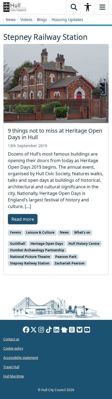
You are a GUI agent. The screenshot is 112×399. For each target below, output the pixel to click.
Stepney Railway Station (29, 263)
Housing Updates (67, 19)
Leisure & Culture (40, 232)
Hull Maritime (13, 376)
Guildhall (17, 243)
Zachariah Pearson (70, 263)
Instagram (41, 330)
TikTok (49, 330)
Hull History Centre (84, 243)
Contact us (11, 339)
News (11, 19)
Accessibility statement (20, 357)
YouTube (87, 330)
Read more (22, 219)
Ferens (15, 232)
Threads (72, 330)
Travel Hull (11, 367)
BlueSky (79, 330)
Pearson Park (65, 256)
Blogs (42, 19)
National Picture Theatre (30, 256)
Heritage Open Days (46, 243)
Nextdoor (64, 330)
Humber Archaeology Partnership (37, 250)
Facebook (26, 330)
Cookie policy (13, 348)
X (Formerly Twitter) (33, 330)
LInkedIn (56, 330)
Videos (26, 19)
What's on (82, 232)
